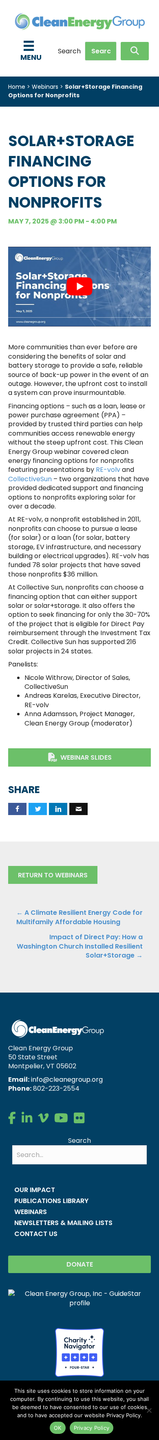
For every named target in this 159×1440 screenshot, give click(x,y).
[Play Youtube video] (79, 287)
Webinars (45, 87)
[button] (135, 51)
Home (16, 87)
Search (69, 51)
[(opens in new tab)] (79, 1352)
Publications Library (51, 1200)
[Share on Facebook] (17, 809)
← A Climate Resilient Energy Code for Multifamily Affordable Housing (79, 917)
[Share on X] (38, 809)
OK (58, 1428)
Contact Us (35, 1233)
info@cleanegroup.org (67, 1079)
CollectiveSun (30, 479)
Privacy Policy (92, 1428)
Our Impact (34, 1190)
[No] (149, 1410)
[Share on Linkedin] (58, 809)
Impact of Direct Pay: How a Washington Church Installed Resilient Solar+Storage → (80, 946)
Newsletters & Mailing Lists (63, 1222)
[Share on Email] (78, 809)
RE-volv (108, 469)
